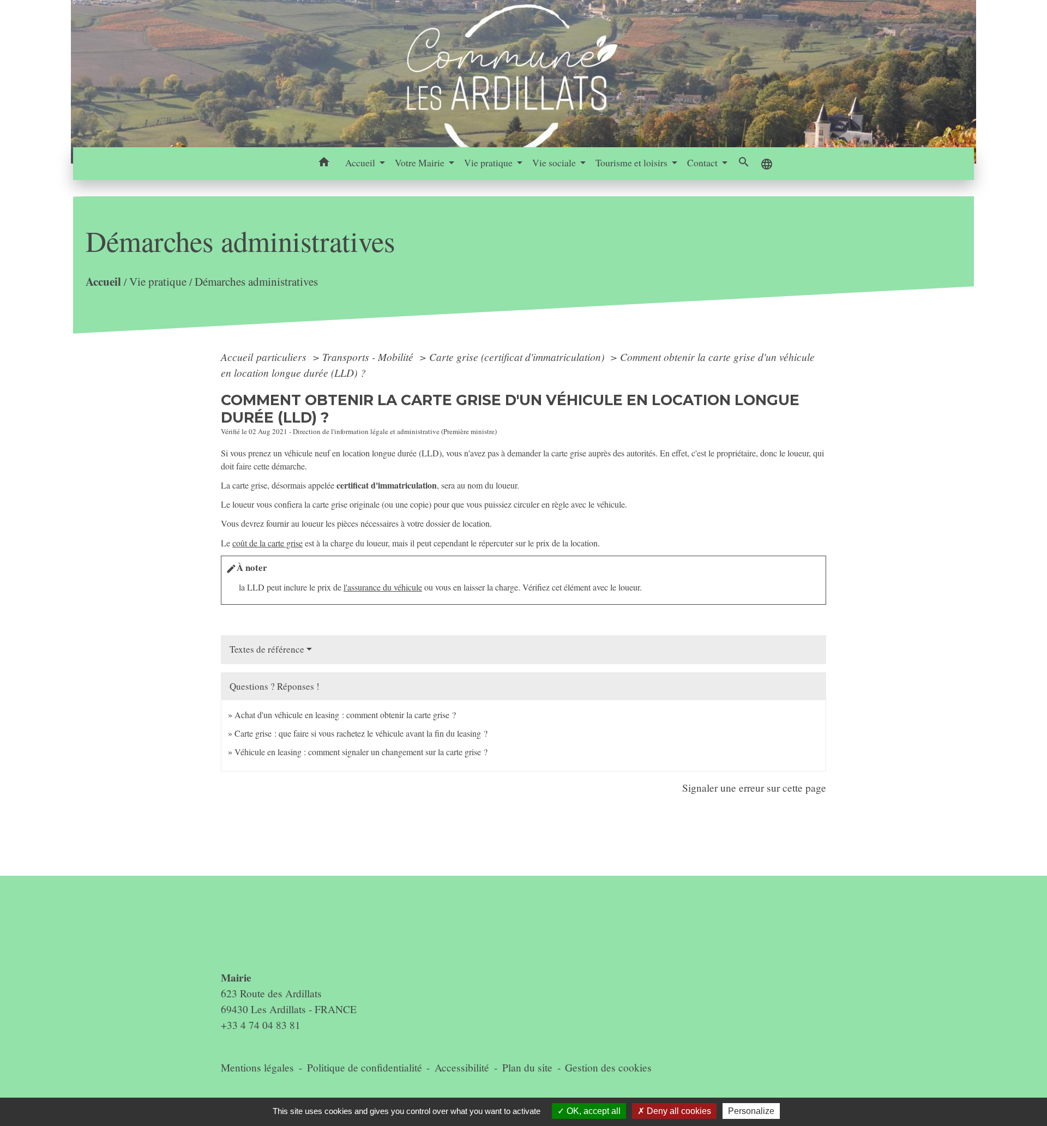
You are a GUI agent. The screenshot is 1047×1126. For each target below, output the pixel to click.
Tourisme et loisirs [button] (632, 162)
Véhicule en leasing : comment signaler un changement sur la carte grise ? (361, 751)
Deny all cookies (678, 1111)
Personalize (751, 1111)
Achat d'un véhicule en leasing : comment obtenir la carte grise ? (345, 714)
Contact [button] (703, 162)
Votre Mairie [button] (421, 162)
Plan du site (527, 1067)
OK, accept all (592, 1111)
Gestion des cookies (608, 1067)
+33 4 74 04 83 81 (260, 1025)
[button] (324, 163)
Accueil (103, 281)
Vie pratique (157, 281)
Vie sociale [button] (555, 162)
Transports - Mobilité (369, 357)
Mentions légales (257, 1067)
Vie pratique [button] (489, 162)
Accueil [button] (361, 162)
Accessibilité (462, 1067)
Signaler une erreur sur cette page (754, 787)
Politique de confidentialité (364, 1067)
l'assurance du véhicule (383, 587)
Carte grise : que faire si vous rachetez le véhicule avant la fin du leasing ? (361, 733)
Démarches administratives (256, 281)
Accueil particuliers (265, 357)
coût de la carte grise (267, 543)
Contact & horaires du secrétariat (265, 929)
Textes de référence (267, 649)
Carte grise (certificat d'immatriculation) (518, 357)
